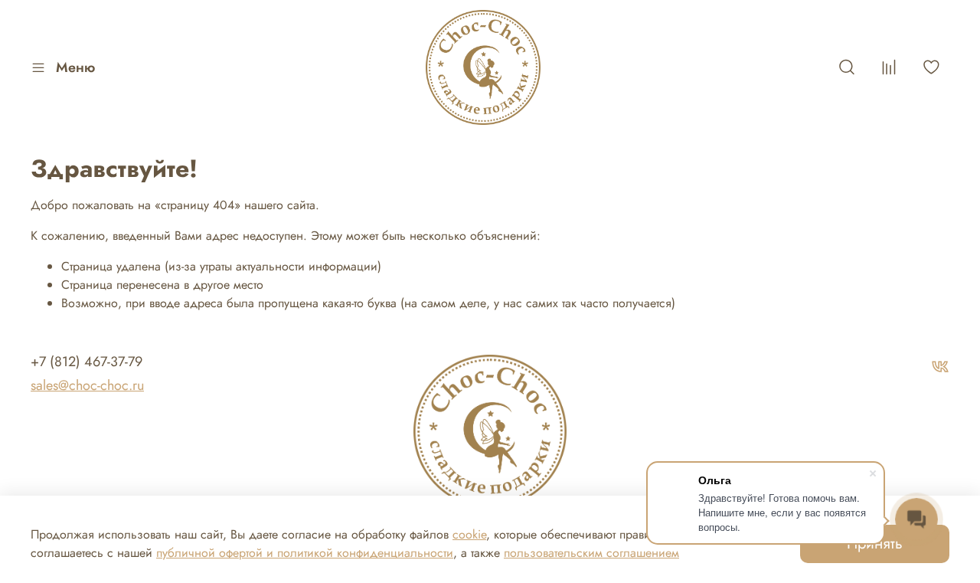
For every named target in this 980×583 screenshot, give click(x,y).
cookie (469, 534)
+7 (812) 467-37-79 (86, 362)
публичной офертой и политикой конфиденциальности (304, 553)
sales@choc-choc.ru (87, 385)
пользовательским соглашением (591, 553)
